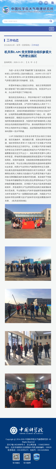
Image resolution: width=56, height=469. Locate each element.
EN (46, 3)
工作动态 (35, 45)
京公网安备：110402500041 (38, 445)
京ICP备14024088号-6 (16, 445)
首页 (18, 45)
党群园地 (26, 45)
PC (41, 3)
